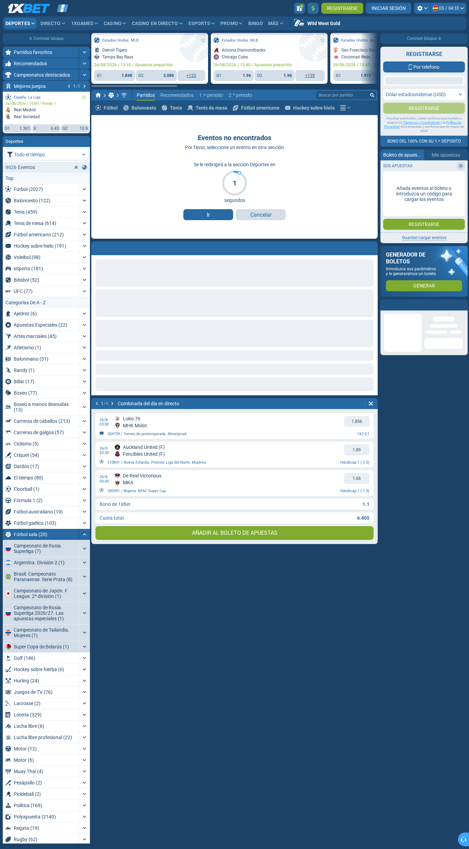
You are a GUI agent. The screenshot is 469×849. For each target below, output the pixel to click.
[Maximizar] (84, 52)
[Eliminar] (371, 403)
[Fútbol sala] (111, 95)
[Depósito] (313, 8)
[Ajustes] (422, 8)
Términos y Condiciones (421, 150)
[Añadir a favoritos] (83, 97)
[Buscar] (372, 95)
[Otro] (345, 108)
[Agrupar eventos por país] (84, 167)
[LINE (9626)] (98, 95)
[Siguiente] (84, 86)
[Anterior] (69, 86)
